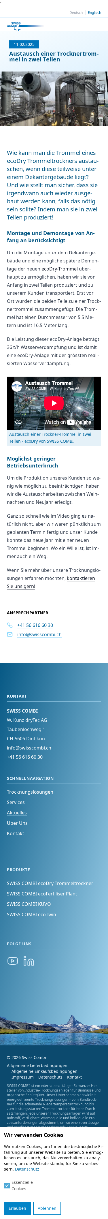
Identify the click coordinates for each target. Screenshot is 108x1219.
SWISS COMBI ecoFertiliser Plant (42, 894)
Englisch (94, 12)
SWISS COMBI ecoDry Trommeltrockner (50, 883)
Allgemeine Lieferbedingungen (37, 1065)
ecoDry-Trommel (59, 269)
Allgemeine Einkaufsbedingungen (44, 1071)
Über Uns (17, 823)
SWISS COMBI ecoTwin (32, 914)
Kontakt (15, 833)
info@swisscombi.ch (39, 634)
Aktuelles (17, 812)
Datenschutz (50, 1077)
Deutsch (76, 12)
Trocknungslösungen (30, 792)
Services (16, 802)
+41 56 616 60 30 (35, 625)
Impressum (23, 1077)
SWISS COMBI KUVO (29, 904)
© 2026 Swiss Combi (26, 1057)
